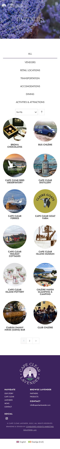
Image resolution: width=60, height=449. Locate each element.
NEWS (6, 403)
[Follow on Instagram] (6, 418)
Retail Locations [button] (30, 70)
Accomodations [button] (30, 86)
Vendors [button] (30, 62)
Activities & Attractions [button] (30, 102)
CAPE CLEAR (9, 396)
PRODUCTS (34, 396)
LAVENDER (8, 400)
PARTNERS (34, 393)
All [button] (30, 53)
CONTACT (8, 407)
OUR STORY (8, 393)
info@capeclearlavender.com (40, 405)
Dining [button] (30, 94)
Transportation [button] (30, 78)
